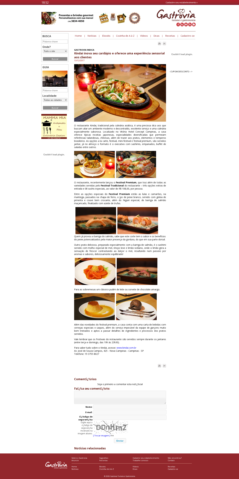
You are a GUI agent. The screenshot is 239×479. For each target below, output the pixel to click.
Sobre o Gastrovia (79, 458)
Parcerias (103, 460)
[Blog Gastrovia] (194, 25)
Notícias (75, 469)
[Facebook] (178, 25)
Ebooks (102, 466)
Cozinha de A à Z (106, 469)
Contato (171, 460)
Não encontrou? (175, 458)
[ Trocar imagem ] (101, 435)
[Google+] (186, 25)
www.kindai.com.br (126, 347)
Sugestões (103, 458)
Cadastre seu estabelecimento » (182, 2)
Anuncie (75, 460)
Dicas (135, 469)
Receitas (171, 466)
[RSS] (190, 25)
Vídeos (136, 466)
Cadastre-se (173, 469)
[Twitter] (182, 25)
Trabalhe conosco (140, 460)
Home (74, 466)
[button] (120, 440)
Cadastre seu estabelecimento (146, 458)
